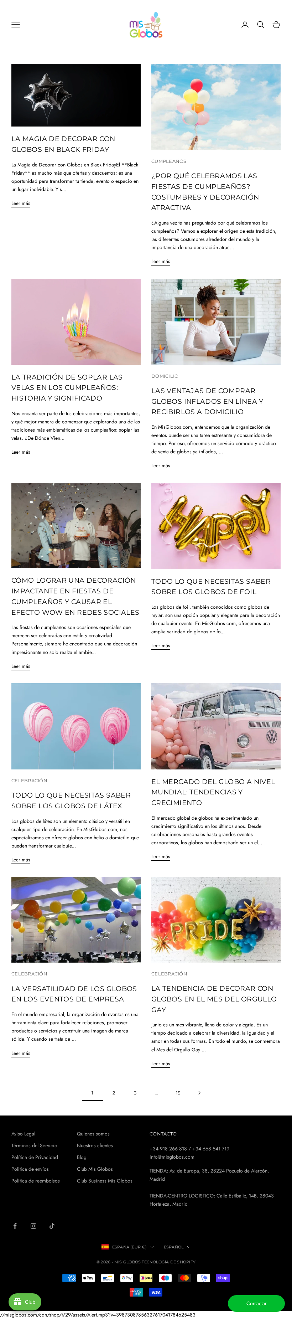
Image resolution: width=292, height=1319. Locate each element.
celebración (29, 780)
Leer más (20, 203)
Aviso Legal (23, 1133)
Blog (82, 1157)
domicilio (164, 376)
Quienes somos (93, 1133)
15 (178, 1093)
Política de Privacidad (34, 1157)
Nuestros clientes (95, 1145)
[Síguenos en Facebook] (15, 1226)
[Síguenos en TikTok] (52, 1226)
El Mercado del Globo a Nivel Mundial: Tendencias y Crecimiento (213, 792)
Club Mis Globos (95, 1169)
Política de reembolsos (35, 1180)
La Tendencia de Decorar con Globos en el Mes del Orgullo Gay (214, 999)
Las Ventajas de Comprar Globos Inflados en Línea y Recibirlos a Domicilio (207, 401)
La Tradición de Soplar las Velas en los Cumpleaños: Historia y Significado (67, 387)
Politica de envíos (30, 1169)
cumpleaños (169, 161)
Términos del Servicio (34, 1145)
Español (174, 1247)
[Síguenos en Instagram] (33, 1226)
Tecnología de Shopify (168, 1261)
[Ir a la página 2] (199, 1093)
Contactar (256, 1303)
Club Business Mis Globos (104, 1180)
